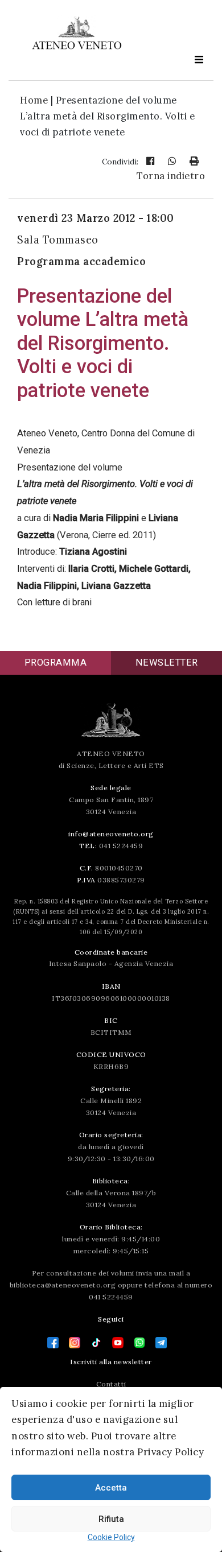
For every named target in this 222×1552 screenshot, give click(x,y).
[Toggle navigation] (198, 59)
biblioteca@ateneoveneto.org (63, 1285)
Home (34, 100)
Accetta (111, 1488)
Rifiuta (111, 1519)
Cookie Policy (111, 1537)
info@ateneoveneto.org (111, 833)
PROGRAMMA (55, 662)
